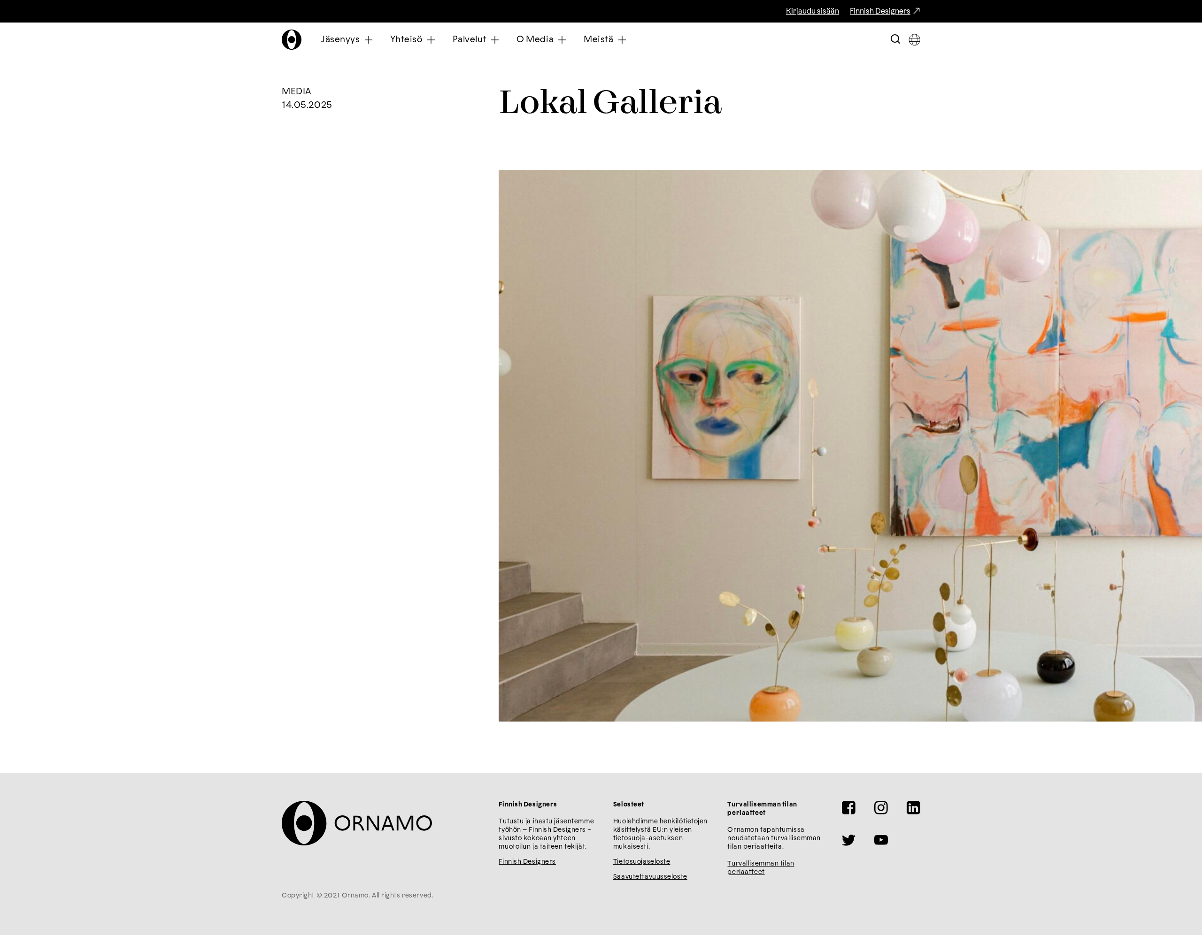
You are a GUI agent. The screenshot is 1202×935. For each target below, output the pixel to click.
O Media (535, 39)
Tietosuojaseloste (641, 862)
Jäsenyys (340, 39)
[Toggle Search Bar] (895, 39)
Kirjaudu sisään (812, 11)
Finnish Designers (880, 11)
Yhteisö (406, 39)
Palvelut (470, 39)
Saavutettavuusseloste (650, 877)
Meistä (598, 39)
